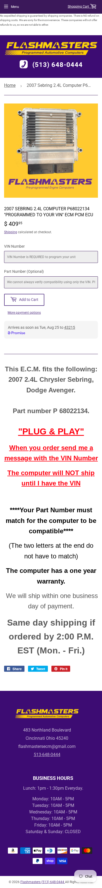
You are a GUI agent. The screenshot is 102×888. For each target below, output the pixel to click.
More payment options (24, 313)
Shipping (10, 232)
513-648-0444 (47, 754)
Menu (15, 7)
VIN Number (14, 246)
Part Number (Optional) (24, 271)
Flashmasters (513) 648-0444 (42, 882)
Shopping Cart (79, 6)
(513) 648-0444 (57, 65)
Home (10, 85)
